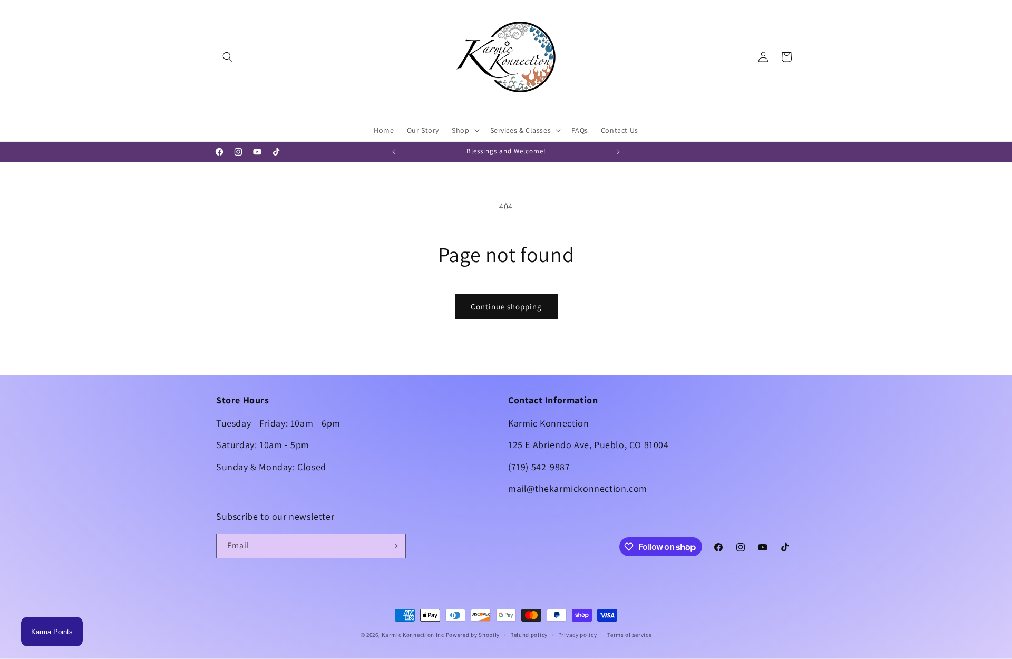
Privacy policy (577, 634)
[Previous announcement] (393, 152)
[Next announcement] (618, 152)
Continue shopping (506, 307)
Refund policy (529, 634)
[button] (227, 57)
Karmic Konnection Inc (413, 634)
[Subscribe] (393, 546)
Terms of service (629, 634)
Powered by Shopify (473, 634)
